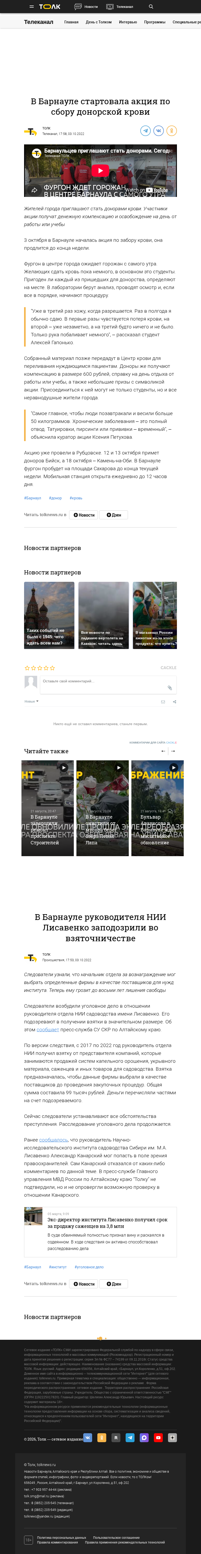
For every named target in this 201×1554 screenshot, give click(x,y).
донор (55, 498)
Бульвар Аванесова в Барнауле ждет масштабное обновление (158, 830)
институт (58, 1267)
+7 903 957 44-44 (44, 1490)
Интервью (128, 22)
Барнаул (32, 498)
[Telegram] (145, 130)
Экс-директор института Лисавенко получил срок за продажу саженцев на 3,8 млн (108, 1222)
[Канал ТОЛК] (113, 514)
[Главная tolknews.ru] (49, 6)
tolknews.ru (46, 1465)
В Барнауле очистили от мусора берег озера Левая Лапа (101, 830)
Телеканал (124, 7)
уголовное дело (89, 1267)
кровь (76, 498)
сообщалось (53, 1140)
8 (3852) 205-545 (43, 1503)
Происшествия (53, 960)
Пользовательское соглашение (116, 1538)
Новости (91, 7)
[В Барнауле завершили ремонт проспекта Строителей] (47, 808)
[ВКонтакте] (158, 130)
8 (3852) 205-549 (43, 1510)
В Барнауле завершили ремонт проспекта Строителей (45, 830)
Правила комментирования (57, 1542)
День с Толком (99, 22)
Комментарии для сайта (153, 742)
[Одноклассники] (171, 130)
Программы (154, 22)
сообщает (48, 1030)
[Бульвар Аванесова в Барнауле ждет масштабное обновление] (157, 808)
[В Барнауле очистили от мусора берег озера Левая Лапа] (102, 808)
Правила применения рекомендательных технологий (125, 1542)
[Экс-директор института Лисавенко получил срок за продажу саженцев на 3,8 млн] (33, 1232)
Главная (71, 22)
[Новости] (83, 514)
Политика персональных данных (61, 1538)
